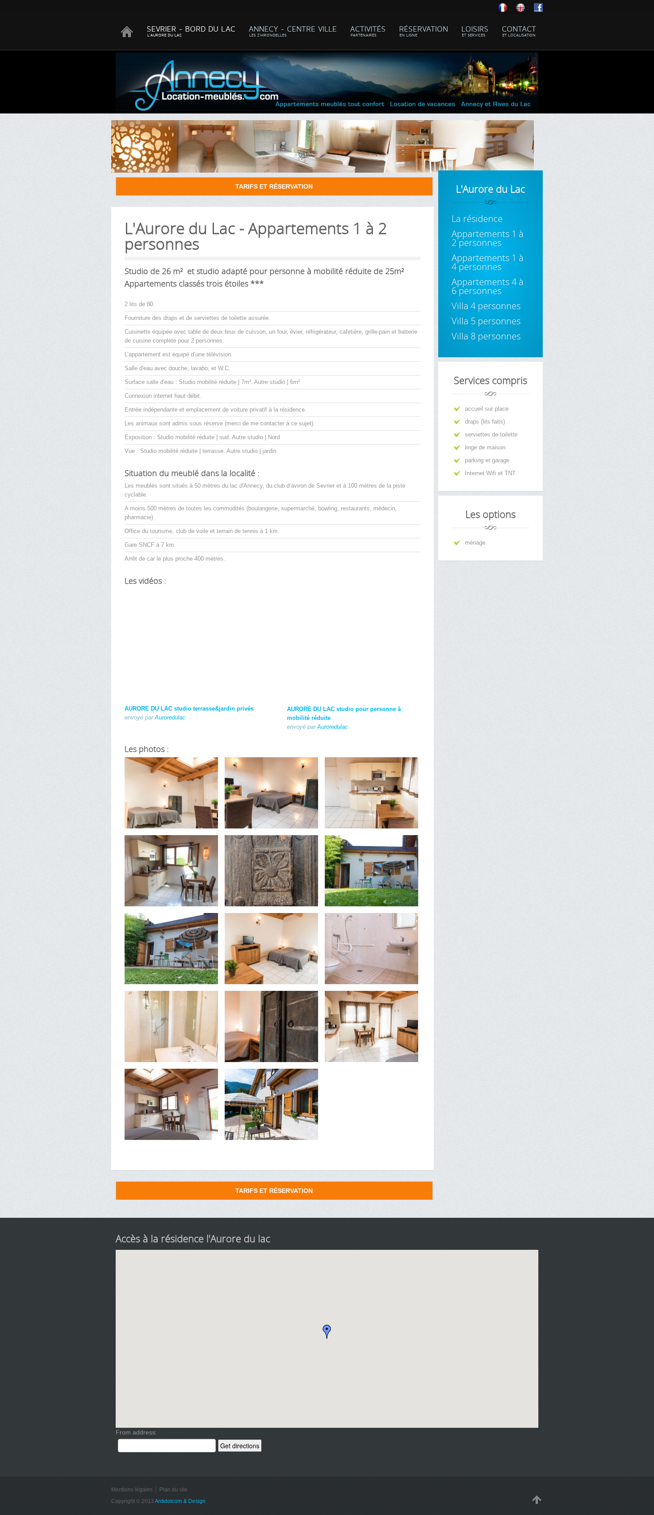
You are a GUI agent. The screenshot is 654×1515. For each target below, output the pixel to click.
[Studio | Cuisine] (171, 870)
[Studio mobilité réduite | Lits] (271, 948)
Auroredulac (170, 717)
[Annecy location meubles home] (525, 7)
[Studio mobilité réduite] (371, 1026)
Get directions (239, 1445)
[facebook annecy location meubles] (538, 7)
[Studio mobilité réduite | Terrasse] (271, 1104)
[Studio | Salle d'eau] (171, 1026)
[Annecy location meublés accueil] (507, 7)
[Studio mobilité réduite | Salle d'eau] (371, 948)
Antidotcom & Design (180, 1501)
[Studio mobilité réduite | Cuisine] (371, 792)
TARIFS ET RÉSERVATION (274, 186)
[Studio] (271, 1026)
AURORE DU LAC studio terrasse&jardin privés (189, 708)
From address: (136, 1432)
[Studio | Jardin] (371, 870)
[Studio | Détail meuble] (271, 870)
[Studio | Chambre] (171, 792)
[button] (327, 1332)
